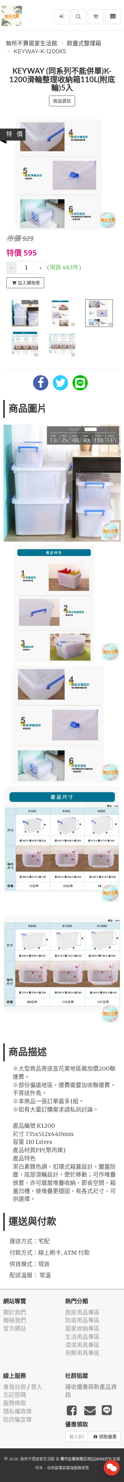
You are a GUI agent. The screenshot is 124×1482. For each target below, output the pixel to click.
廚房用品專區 (82, 1312)
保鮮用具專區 (82, 1353)
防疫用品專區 (82, 1320)
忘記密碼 (14, 1395)
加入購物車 (29, 283)
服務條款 (14, 1403)
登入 (36, 1387)
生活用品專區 (82, 1336)
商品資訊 (62, 101)
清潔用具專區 (82, 1345)
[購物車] (95, 17)
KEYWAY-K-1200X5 (40, 51)
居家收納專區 (82, 1328)
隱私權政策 (17, 1411)
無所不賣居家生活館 (31, 43)
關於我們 (14, 1312)
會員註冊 (14, 1387)
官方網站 (14, 1328)
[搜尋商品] (78, 17)
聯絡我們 (14, 1320)
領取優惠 (108, 1436)
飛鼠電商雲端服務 (66, 1467)
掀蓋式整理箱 (84, 43)
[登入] (61, 17)
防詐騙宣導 (17, 1419)
